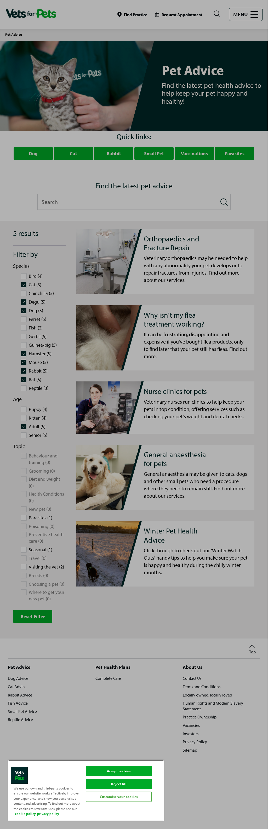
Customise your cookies (119, 796)
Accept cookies (119, 771)
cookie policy (25, 813)
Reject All (118, 784)
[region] (86, 790)
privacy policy (48, 813)
